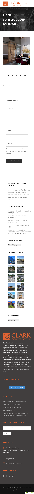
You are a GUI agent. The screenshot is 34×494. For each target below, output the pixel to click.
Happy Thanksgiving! (14, 225)
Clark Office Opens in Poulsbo (17, 216)
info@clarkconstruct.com (14, 463)
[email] (3, 476)
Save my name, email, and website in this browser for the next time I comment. (17, 151)
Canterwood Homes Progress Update (19, 211)
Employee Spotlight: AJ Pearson (17, 221)
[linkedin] (9, 476)
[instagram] (13, 476)
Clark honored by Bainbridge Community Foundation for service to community (19, 232)
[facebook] (6, 476)
